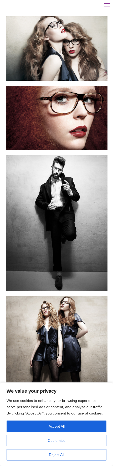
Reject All (56, 455)
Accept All (57, 426)
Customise (56, 440)
